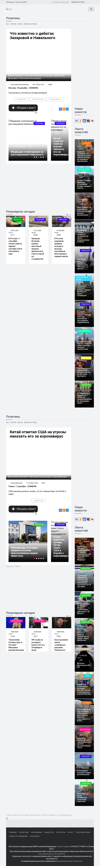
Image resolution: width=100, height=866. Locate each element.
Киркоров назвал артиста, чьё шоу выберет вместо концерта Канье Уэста (84, 743)
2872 (80, 390)
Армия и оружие (30, 24)
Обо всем (86, 358)
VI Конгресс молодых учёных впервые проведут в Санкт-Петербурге (84, 290)
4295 (80, 365)
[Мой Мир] (67, 109)
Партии (13, 24)
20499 (35, 235)
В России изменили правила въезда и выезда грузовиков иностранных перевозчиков (61, 247)
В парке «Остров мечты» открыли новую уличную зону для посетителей (84, 345)
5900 (80, 256)
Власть (20, 24)
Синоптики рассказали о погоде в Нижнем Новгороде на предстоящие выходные (83, 634)
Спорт (87, 676)
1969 (80, 735)
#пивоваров (54, 99)
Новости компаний (18, 836)
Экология (86, 385)
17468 (81, 338)
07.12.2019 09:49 (19, 147)
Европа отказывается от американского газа (25, 554)
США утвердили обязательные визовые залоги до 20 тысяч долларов (83, 372)
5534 (80, 227)
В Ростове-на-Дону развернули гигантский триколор (83, 797)
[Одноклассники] (63, 109)
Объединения (84, 170)
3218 (80, 767)
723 (80, 790)
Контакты (35, 836)
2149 (80, 283)
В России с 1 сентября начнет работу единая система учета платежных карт (15, 246)
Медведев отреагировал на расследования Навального (27, 153)
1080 (80, 660)
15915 (57, 532)
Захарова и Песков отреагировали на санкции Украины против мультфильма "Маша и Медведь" (84, 553)
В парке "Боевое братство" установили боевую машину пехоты (84, 184)
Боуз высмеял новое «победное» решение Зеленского (38, 645)
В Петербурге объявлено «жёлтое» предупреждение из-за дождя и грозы (84, 398)
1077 (80, 543)
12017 (12, 636)
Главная (13, 832)
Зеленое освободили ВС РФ (83, 665)
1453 (80, 177)
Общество (86, 568)
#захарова (21, 99)
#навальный (37, 99)
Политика (39, 123)
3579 (80, 601)
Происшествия (83, 832)
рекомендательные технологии (69, 861)
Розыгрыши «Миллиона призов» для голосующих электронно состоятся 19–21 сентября (84, 581)
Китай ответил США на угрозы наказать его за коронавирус (60, 146)
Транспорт (63, 220)
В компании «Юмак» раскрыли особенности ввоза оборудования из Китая (83, 236)
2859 (80, 681)
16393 (81, 204)
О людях (86, 143)
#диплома (38, 500)
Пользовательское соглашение (51, 854)
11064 (35, 636)
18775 (30, 548)
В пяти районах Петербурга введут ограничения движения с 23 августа (83, 608)
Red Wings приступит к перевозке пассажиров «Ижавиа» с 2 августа (82, 264)
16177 (30, 147)
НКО (7, 24)
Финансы (17, 220)
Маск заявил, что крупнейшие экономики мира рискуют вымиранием (84, 211)
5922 (57, 133)
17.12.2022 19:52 (32, 483)
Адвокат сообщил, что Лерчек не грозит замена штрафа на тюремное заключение (84, 156)
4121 (80, 148)
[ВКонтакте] (60, 109)
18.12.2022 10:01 (38, 84)
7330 (58, 636)
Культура (60, 832)
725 (80, 626)
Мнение (87, 197)
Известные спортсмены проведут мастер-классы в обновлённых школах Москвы (84, 689)
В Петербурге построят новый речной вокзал (84, 772)
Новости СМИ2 (13, 566)
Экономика (38, 525)
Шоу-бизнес (16, 621)
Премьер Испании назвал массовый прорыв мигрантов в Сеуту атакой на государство (37, 248)
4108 (80, 572)
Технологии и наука (82, 278)
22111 (12, 235)
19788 (58, 235)
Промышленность (82, 224)
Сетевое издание (63, 846)
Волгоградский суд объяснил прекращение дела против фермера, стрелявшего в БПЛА (83, 715)
